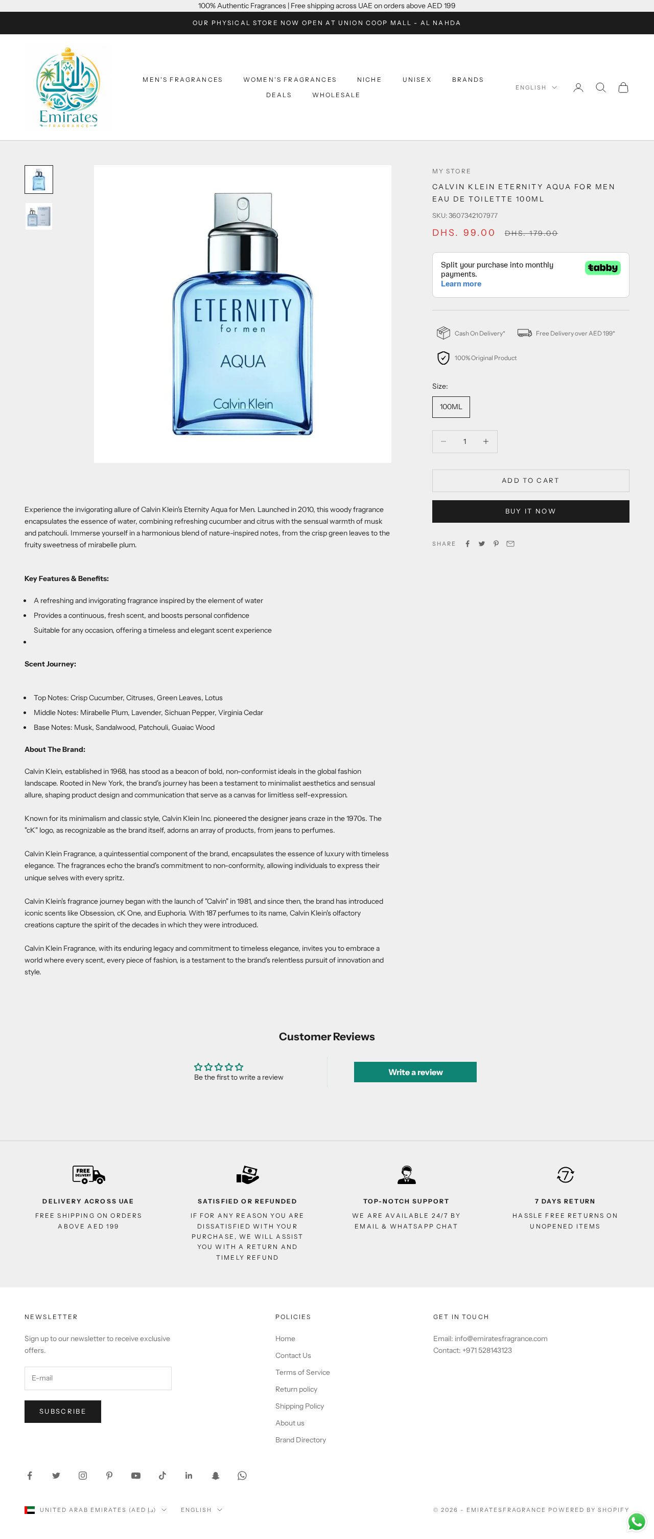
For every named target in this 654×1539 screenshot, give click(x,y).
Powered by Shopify (588, 1509)
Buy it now (530, 511)
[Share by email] (510, 544)
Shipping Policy (299, 1406)
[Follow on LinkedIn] (189, 1475)
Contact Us (293, 1355)
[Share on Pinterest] (496, 544)
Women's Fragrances (290, 79)
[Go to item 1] (39, 179)
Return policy (296, 1389)
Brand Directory (300, 1439)
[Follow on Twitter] (56, 1475)
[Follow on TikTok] (162, 1475)
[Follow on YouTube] (136, 1475)
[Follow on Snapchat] (216, 1475)
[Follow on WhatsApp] (242, 1475)
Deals (279, 95)
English (531, 87)
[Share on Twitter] (482, 544)
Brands (468, 79)
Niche (369, 79)
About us (290, 1423)
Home (285, 1338)
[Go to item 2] (39, 216)
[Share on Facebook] (467, 544)
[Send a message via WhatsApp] (637, 1522)
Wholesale (336, 95)
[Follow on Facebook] (30, 1475)
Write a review (415, 1072)
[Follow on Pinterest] (109, 1475)
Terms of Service (302, 1372)
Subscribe (62, 1411)
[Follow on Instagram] (83, 1475)
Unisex (417, 79)
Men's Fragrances (183, 79)
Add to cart (531, 480)
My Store (452, 171)
